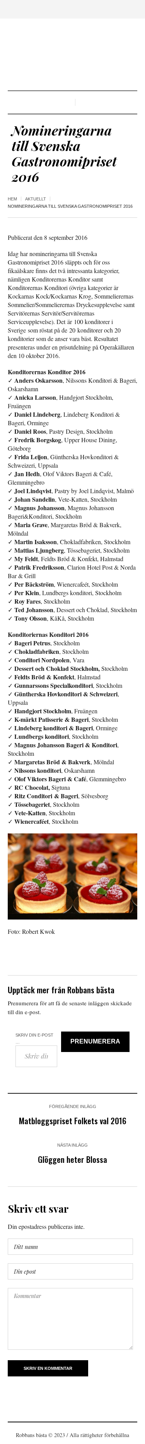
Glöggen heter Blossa (72, 1159)
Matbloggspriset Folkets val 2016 (72, 1121)
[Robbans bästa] (72, 55)
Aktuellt (35, 199)
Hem (12, 199)
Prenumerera (95, 1041)
